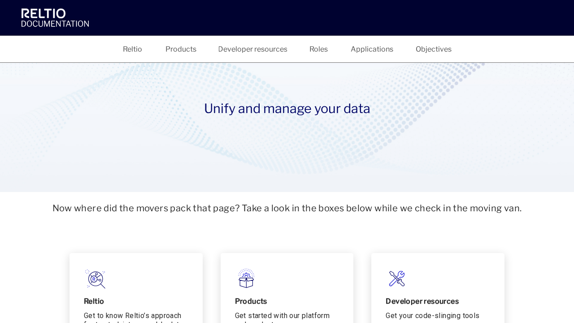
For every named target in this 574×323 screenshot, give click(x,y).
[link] (57, 17)
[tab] (133, 49)
